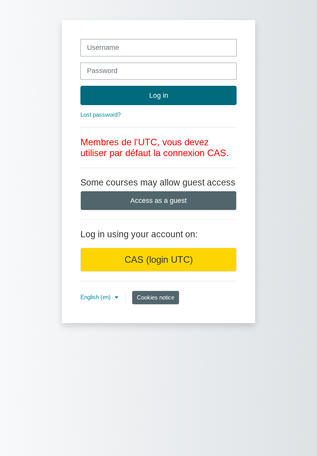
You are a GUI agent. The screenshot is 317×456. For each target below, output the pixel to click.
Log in (158, 95)
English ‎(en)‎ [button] (96, 297)
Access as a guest (158, 200)
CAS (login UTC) (158, 259)
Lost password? (100, 114)
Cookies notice (155, 297)
